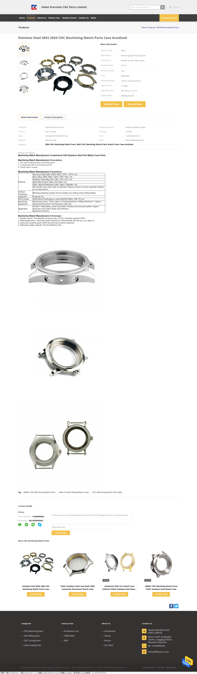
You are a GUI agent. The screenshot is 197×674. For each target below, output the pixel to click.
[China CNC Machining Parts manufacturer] (28, 7)
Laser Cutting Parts (32, 645)
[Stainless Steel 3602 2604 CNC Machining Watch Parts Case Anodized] (24, 49)
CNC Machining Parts (33, 631)
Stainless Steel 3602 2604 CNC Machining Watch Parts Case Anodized (35, 589)
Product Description (53, 117)
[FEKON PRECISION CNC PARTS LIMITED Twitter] (176, 606)
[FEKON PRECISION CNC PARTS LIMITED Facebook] (171, 606)
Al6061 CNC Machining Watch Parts (39, 492)
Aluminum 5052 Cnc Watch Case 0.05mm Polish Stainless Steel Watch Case (119, 589)
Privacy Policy (149, 667)
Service (107, 640)
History (107, 635)
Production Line (71, 631)
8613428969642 (36, 520)
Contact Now (135, 104)
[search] (162, 7)
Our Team (108, 645)
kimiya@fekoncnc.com (156, 651)
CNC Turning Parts (32, 640)
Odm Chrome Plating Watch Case (74, 492)
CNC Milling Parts (32, 635)
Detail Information (29, 117)
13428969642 (38, 516)
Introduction (110, 631)
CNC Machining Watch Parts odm (107, 492)
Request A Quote (169, 18)
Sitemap (160, 667)
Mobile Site (171, 667)
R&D (66, 640)
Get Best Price (111, 104)
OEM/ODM (69, 635)
